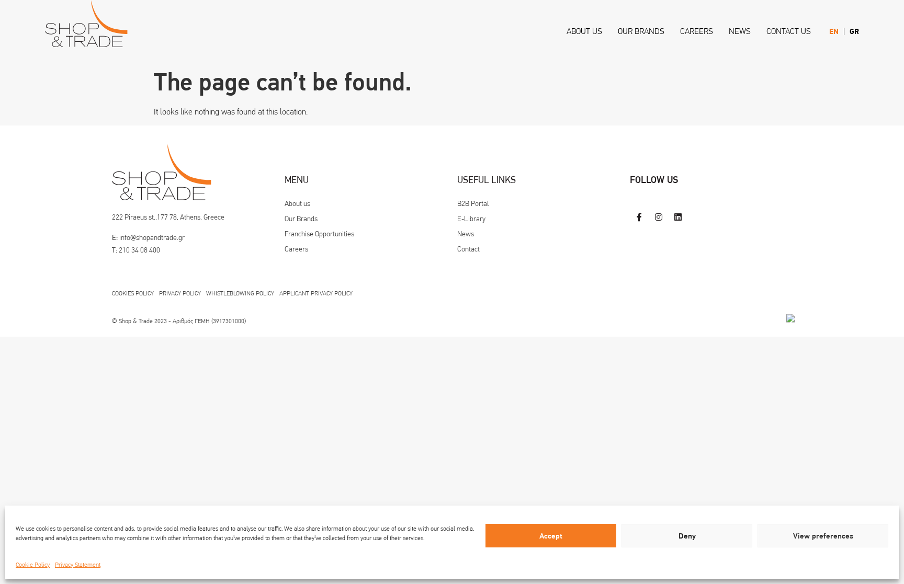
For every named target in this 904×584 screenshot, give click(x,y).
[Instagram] (658, 217)
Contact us (788, 31)
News (740, 31)
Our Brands (641, 31)
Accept (550, 536)
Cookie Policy (33, 564)
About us (584, 31)
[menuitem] (834, 31)
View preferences (823, 536)
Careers (696, 31)
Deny (687, 536)
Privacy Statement (77, 564)
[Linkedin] (678, 217)
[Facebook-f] (639, 217)
